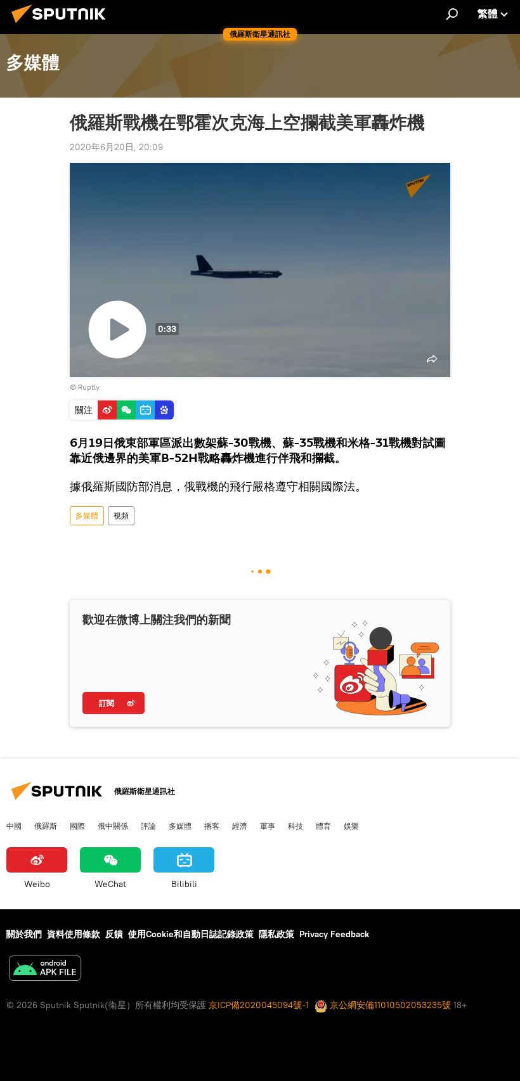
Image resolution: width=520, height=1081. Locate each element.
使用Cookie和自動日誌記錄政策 (191, 934)
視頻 (121, 515)
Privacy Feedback (334, 934)
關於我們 (24, 934)
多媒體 (86, 515)
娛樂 (351, 825)
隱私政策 (276, 934)
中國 (14, 825)
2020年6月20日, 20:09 (116, 147)
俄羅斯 (45, 825)
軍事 (267, 825)
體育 (323, 825)
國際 (77, 825)
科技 (295, 825)
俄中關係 (113, 825)
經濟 (239, 825)
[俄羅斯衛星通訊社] (62, 24)
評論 (148, 825)
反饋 (114, 934)
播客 (211, 825)
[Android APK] (45, 970)
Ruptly (89, 387)
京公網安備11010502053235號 (389, 1005)
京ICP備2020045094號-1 (259, 1005)
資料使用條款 (73, 934)
